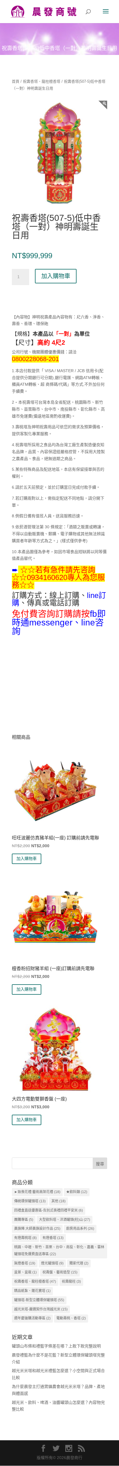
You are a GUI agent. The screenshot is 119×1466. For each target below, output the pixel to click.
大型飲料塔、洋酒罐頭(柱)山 (64, 1220)
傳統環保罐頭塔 (30, 1201)
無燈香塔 (24, 1263)
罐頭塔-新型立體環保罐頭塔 (39, 1300)
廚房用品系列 (80, 1229)
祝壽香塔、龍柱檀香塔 (41, 81)
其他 (58, 1201)
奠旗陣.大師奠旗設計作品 (37, 1229)
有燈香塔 (53, 1238)
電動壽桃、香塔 (71, 1318)
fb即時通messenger (59, 618)
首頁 (15, 81)
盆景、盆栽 (25, 1272)
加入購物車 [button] (26, 858)
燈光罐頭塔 (52, 1263)
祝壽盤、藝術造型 (59, 1272)
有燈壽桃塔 (25, 1238)
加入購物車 (55, 276)
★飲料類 (76, 1192)
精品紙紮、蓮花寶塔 (32, 1291)
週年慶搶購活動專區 (32, 1318)
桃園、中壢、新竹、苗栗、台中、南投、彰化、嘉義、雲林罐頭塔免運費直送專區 (59, 1250)
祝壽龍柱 (71, 1281)
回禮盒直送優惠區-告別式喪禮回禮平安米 (48, 1210)
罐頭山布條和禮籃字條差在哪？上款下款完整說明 (56, 1346)
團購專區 (23, 1220)
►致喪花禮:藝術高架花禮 (37, 1192)
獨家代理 (78, 1263)
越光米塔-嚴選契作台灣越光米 (41, 1309)
